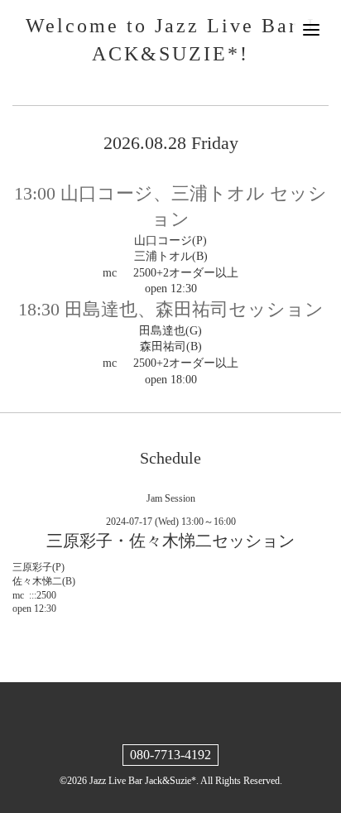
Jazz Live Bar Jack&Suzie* (142, 781)
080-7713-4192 (170, 755)
